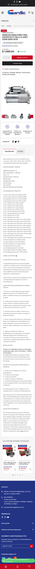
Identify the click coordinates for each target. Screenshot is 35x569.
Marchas (18, 72)
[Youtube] (19, 2)
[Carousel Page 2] (15, 475)
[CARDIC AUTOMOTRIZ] (16, 13)
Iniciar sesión (14, 4)
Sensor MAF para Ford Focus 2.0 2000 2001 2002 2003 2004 (10, 464)
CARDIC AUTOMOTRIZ (25, 461)
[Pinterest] (18, 142)
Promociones (26, 72)
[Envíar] (31, 546)
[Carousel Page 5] (22, 475)
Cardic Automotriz (8, 33)
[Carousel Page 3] (17, 475)
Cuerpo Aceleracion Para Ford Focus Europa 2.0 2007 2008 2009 (24, 465)
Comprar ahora (17, 63)
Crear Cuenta (23, 4)
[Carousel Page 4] (19, 475)
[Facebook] (14, 2)
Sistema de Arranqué (8, 74)
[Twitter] (17, 2)
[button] (6, 46)
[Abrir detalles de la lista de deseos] (9, 5)
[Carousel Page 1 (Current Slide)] (12, 475)
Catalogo (12, 72)
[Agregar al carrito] (15, 469)
